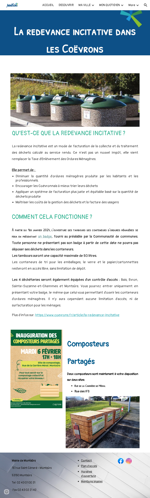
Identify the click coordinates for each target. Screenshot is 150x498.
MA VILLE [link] (84, 5)
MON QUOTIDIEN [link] (109, 5)
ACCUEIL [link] (48, 5)
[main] (75, 40)
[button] (145, 5)
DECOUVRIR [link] (66, 5)
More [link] (131, 5)
